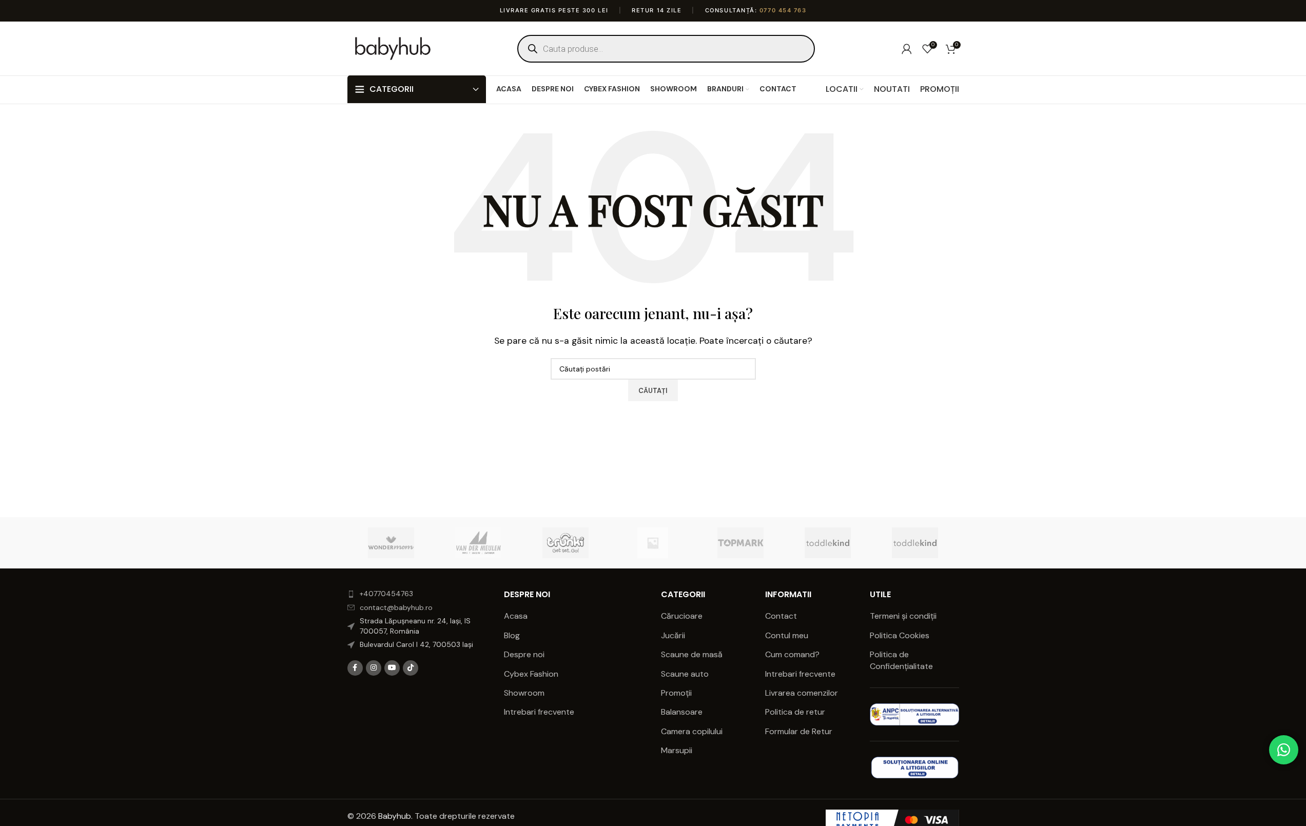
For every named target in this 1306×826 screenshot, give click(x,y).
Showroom (524, 692)
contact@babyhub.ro (396, 607)
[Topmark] (740, 542)
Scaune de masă (692, 654)
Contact (781, 616)
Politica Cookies (899, 635)
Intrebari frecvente (539, 711)
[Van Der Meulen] (478, 542)
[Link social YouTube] (392, 668)
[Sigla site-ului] (393, 48)
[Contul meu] (906, 48)
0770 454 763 (782, 10)
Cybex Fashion (531, 673)
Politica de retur (795, 711)
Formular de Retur (798, 731)
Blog (512, 635)
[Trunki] (565, 542)
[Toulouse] (652, 542)
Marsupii (676, 750)
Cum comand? (792, 654)
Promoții (676, 692)
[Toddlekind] (915, 542)
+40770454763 (386, 593)
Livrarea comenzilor (801, 692)
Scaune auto (685, 673)
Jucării (673, 635)
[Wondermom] (391, 542)
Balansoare (682, 711)
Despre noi (524, 654)
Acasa (516, 616)
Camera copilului (692, 731)
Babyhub (394, 816)
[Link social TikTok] (410, 668)
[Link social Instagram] (373, 668)
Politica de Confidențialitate (902, 660)
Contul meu (786, 635)
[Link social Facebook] (355, 668)
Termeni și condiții (903, 616)
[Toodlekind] (827, 542)
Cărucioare (682, 616)
